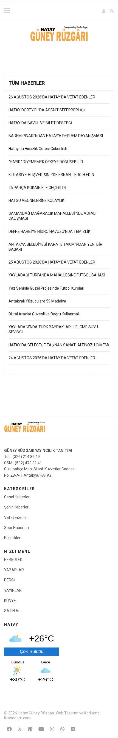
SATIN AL (12, 611)
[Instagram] (52, 729)
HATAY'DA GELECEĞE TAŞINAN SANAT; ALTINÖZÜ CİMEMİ (59, 345)
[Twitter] (20, 729)
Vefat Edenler (16, 517)
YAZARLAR (14, 570)
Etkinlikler (12, 538)
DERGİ (9, 580)
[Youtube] (41, 729)
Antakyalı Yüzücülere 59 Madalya (37, 301)
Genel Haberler (17, 497)
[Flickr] (73, 729)
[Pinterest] (30, 729)
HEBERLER (13, 560)
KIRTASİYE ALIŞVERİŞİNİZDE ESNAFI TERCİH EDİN (51, 175)
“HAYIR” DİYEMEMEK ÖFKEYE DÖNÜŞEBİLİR (46, 162)
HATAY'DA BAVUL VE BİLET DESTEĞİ (41, 123)
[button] (104, 11)
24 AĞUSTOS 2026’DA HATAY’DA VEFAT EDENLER (52, 358)
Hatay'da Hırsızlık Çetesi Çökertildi (38, 148)
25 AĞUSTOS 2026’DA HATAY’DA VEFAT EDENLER (52, 262)
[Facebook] (9, 729)
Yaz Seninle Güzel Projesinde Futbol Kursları (46, 288)
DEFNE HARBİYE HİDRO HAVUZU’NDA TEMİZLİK (49, 231)
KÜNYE (10, 600)
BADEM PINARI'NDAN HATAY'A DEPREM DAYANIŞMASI (56, 136)
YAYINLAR (13, 590)
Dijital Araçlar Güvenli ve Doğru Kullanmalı (44, 314)
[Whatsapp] (62, 729)
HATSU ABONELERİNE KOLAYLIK (37, 200)
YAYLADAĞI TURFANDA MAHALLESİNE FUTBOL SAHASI (57, 275)
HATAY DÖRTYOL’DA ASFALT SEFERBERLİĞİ (47, 110)
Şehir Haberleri (16, 507)
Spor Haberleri (16, 527)
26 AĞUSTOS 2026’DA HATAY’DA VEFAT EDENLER (52, 97)
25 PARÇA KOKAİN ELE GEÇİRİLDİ (37, 187)
